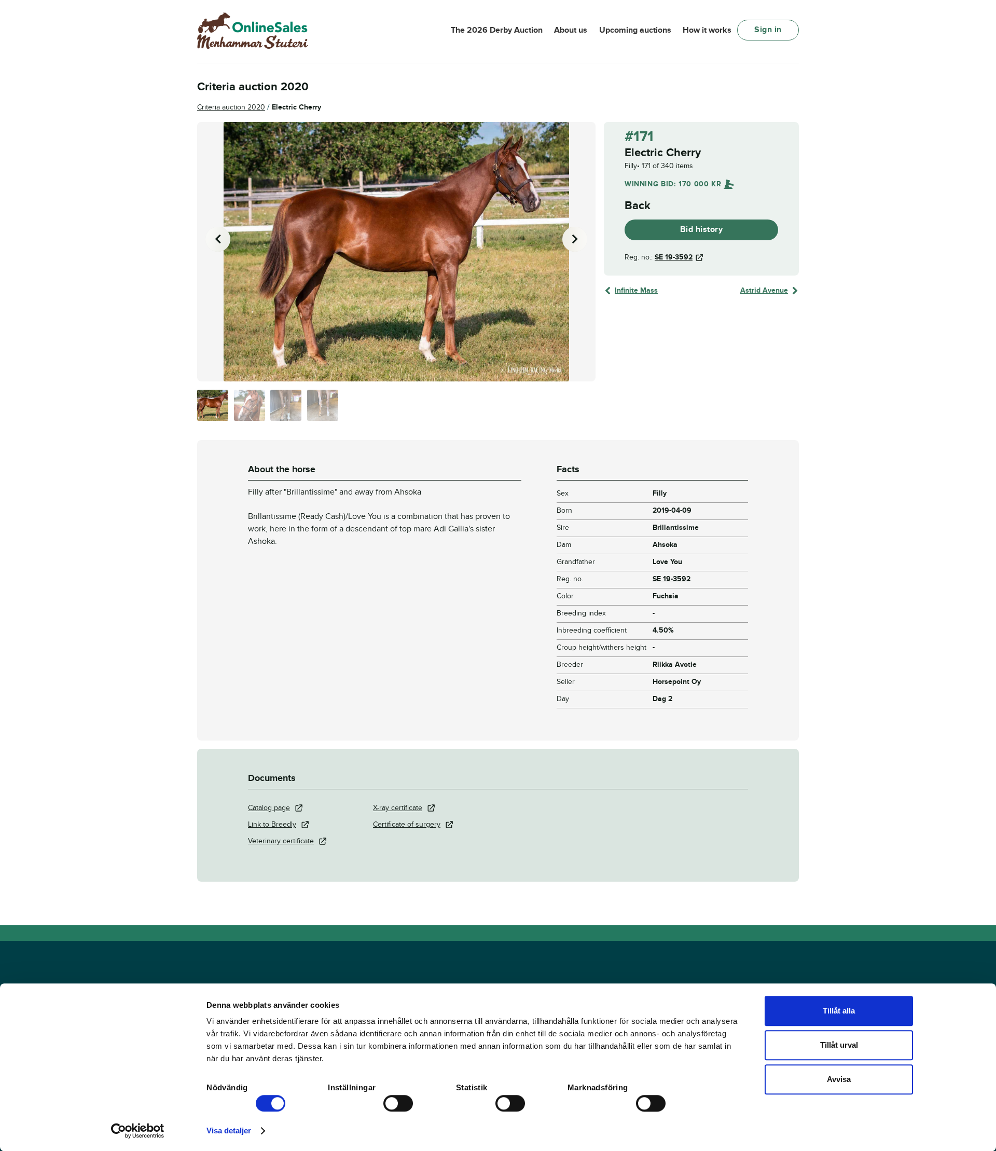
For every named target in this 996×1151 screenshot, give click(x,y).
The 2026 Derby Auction (497, 30)
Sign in (768, 29)
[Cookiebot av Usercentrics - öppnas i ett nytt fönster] (137, 1131)
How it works (707, 30)
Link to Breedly (272, 824)
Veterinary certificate (281, 841)
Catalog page (269, 807)
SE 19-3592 (674, 257)
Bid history (701, 229)
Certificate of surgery (406, 824)
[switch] (398, 1103)
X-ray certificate (397, 807)
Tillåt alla (839, 1010)
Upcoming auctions (635, 30)
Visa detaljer (228, 1130)
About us (570, 30)
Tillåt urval (839, 1044)
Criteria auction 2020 (231, 107)
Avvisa (839, 1079)
